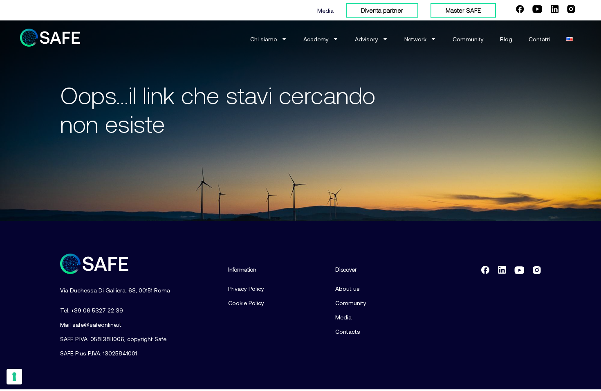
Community (468, 39)
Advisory (366, 39)
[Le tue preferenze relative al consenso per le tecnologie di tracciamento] (14, 376)
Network (415, 39)
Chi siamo (263, 39)
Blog (506, 39)
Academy (316, 39)
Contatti (539, 39)
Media (325, 10)
